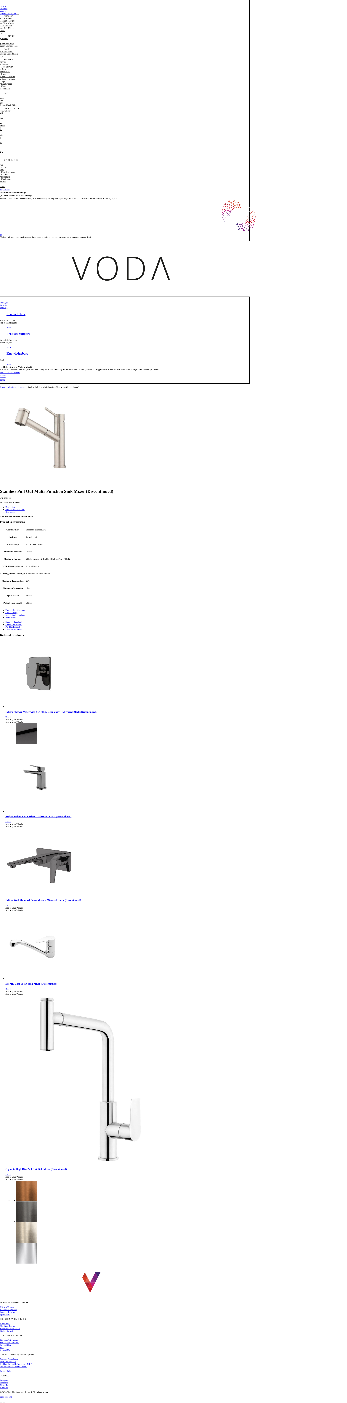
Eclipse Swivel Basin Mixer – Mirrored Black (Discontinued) (38, 816)
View (9, 327)
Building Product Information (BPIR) (16, 1364)
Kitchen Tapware (7, 1307)
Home (2, 387)
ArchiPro (4, 1387)
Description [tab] (10, 507)
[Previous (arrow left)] (1, 1402)
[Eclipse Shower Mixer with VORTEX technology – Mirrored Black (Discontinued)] (39, 706)
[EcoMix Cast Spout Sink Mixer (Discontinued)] (39, 978)
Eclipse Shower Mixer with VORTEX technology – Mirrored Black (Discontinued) (51, 711)
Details (8, 717)
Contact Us (5, 1350)
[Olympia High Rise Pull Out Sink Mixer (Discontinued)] (90, 1164)
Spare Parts (5, 1314)
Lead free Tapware (8, 1361)
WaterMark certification (10, 1328)
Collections (11, 387)
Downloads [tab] (10, 512)
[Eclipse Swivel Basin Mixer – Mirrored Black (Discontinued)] (39, 811)
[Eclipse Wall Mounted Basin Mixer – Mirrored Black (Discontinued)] (39, 895)
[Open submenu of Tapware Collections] (18, 14)
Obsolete (21, 387)
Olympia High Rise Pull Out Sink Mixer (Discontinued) (36, 1169)
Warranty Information (9, 1340)
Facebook (4, 1383)
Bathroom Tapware (8, 1309)
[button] (14, 719)
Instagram (4, 1380)
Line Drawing (11, 612)
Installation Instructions (15, 615)
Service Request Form (9, 1342)
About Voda (5, 1323)
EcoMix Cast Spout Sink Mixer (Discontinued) (31, 983)
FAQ (2, 1347)
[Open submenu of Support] (7, 308)
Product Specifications (15, 610)
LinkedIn (4, 1385)
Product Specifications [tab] (15, 509)
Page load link (6, 1397)
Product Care (5, 1345)
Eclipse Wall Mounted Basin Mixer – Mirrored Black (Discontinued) (43, 900)
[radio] (181, 733)
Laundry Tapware (7, 1312)
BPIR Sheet (10, 617)
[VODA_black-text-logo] (121, 295)
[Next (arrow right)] (4, 1402)
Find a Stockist (6, 1331)
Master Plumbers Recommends (13, 1366)
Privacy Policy (6, 1371)
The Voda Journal (7, 1326)
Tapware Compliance (9, 1359)
